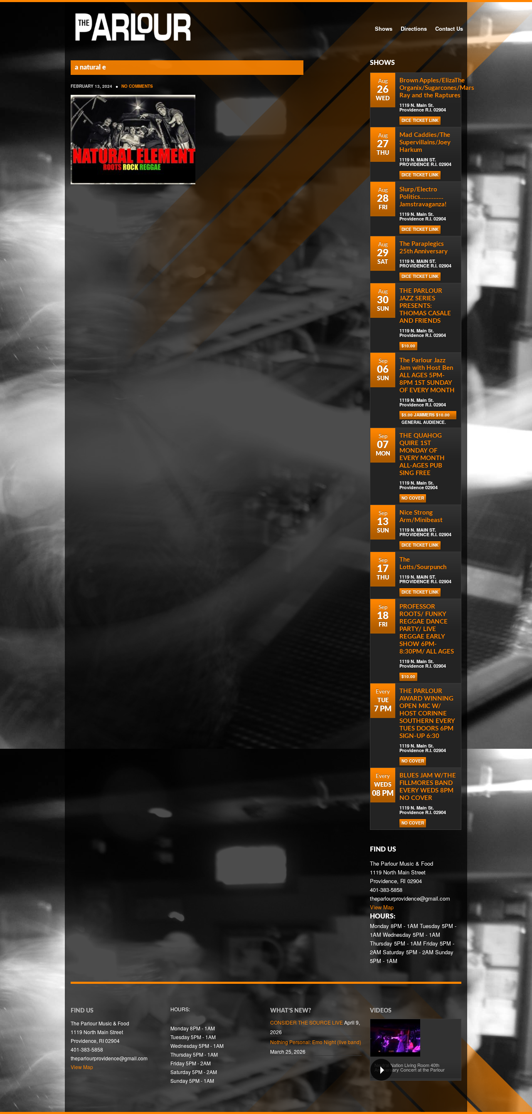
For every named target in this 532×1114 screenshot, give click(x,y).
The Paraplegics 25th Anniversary (423, 248)
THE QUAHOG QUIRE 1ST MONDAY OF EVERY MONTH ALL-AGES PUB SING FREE (422, 454)
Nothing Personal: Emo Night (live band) (315, 1041)
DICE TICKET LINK (419, 120)
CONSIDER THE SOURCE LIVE (306, 1022)
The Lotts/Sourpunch (422, 563)
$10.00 (408, 346)
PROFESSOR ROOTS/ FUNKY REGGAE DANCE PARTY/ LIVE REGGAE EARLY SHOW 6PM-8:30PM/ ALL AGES (426, 629)
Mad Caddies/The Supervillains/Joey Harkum (425, 142)
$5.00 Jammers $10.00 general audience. (425, 415)
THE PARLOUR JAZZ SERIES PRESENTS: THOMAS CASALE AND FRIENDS (425, 306)
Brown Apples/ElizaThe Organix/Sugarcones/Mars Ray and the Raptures (436, 88)
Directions (414, 28)
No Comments (137, 86)
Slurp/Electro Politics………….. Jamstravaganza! (422, 197)
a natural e (90, 67)
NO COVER (412, 498)
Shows (383, 28)
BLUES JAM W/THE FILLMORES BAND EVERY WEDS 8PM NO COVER (427, 786)
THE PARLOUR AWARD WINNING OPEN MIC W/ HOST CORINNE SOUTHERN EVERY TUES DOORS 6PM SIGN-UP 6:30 (427, 713)
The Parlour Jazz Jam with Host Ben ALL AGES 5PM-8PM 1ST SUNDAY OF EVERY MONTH (427, 375)
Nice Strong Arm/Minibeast (421, 516)
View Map (382, 907)
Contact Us (449, 28)
